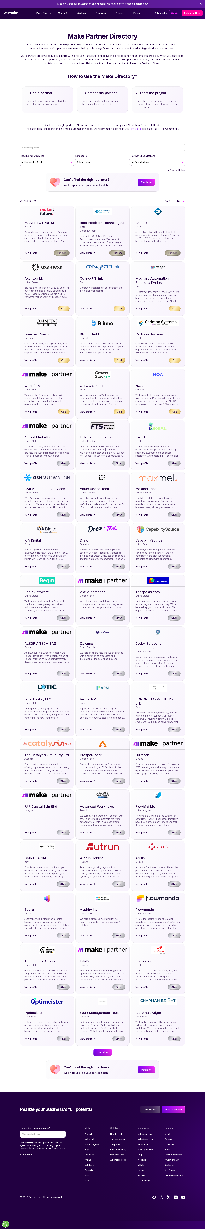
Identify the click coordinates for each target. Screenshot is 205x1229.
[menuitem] (43, 13)
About (167, 1134)
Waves (88, 1180)
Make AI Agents (92, 1144)
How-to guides (117, 1134)
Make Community (145, 1139)
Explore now (141, 3)
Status (87, 1175)
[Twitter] (169, 1197)
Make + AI (89, 1139)
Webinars (142, 1160)
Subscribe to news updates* (35, 1128)
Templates (115, 1144)
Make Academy (145, 1134)
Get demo (89, 1165)
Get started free (192, 13)
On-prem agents (145, 1180)
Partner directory (118, 1149)
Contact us (169, 1144)
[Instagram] (161, 1197)
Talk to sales (161, 13)
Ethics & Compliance (174, 1175)
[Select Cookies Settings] (5, 1224)
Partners (141, 1170)
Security (141, 1175)
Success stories (117, 1139)
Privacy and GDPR (173, 1160)
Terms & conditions (173, 1154)
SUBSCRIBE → (27, 1154)
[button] (180, 201)
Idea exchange (117, 1154)
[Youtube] (183, 1197)
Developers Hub (145, 1149)
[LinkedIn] (176, 1197)
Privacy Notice (58, 1148)
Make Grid (89, 1154)
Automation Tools (118, 1160)
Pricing (136, 13)
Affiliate (141, 1165)
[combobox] (21, 162)
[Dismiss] (201, 4)
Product (88, 1134)
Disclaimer (169, 1165)
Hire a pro (135, 128)
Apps (87, 1149)
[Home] (11, 13)
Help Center (143, 1144)
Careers (168, 1139)
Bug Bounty (170, 1170)
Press (167, 1149)
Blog (140, 1154)
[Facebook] (154, 1197)
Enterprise (89, 1170)
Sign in (174, 13)
